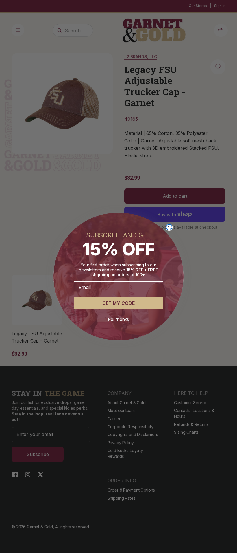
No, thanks (118, 319)
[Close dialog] (169, 227)
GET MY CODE (118, 303)
